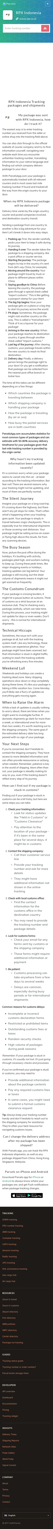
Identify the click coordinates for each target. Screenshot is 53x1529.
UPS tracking (8, 1262)
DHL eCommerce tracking (14, 1269)
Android (6, 1180)
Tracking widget (10, 1416)
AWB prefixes (8, 1324)
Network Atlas (9, 1446)
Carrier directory (10, 1336)
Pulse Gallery (8, 1453)
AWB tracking (8, 1232)
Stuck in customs (10, 1305)
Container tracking (11, 1238)
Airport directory (10, 1311)
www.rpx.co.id (28, 18)
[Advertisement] (26, 69)
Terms (5, 1489)
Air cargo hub (8, 1281)
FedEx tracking (9, 1256)
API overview (8, 1391)
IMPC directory (9, 1330)
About (5, 1483)
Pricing (5, 1410)
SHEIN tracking (9, 1219)
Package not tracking (12, 1342)
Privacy (6, 1495)
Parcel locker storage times (15, 1373)
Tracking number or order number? (19, 1367)
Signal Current (9, 1465)
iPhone (36, 1177)
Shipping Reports (10, 1440)
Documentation (9, 1403)
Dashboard (7, 1397)
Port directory (9, 1318)
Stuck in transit (9, 1299)
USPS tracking (9, 1244)
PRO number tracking (12, 1225)
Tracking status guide (12, 1361)
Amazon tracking (10, 1250)
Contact (6, 1502)
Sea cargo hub (9, 1275)
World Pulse (8, 1459)
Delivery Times (9, 1434)
